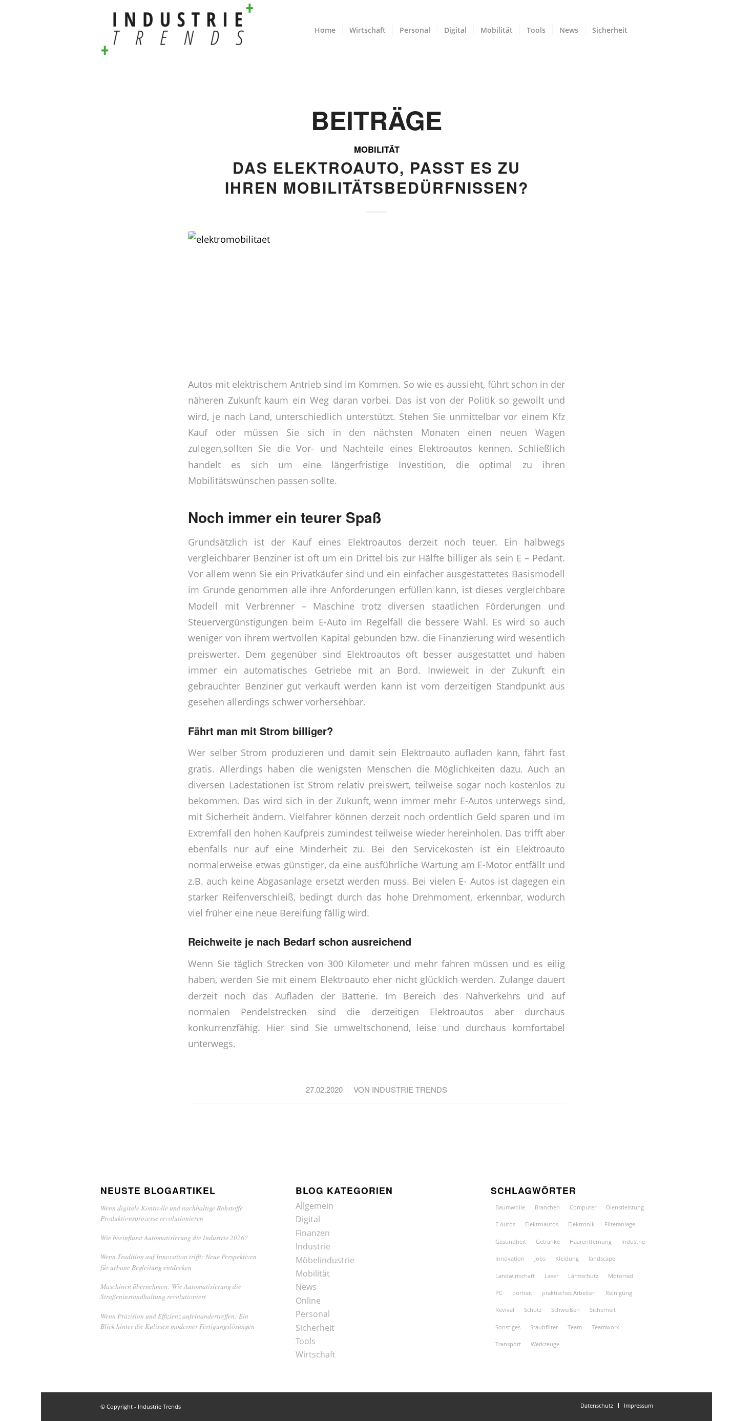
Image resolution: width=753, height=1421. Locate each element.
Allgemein (314, 1205)
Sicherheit (315, 1327)
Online (308, 1300)
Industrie (313, 1246)
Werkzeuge (545, 1344)
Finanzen (313, 1233)
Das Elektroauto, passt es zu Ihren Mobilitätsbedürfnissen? (377, 177)
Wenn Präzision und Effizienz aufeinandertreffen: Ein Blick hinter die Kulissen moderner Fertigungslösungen (177, 1321)
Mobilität (377, 149)
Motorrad (620, 1276)
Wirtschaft (316, 1354)
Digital (308, 1219)
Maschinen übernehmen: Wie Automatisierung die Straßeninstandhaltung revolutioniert (170, 1291)
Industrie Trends (409, 1089)
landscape (602, 1258)
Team (575, 1327)
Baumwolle (510, 1207)
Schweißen (565, 1309)
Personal (313, 1314)
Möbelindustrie (325, 1260)
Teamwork (605, 1327)
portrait (522, 1293)
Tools (306, 1341)
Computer (583, 1207)
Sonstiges (507, 1327)
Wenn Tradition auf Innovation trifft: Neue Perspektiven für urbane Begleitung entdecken (178, 1261)
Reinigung (618, 1293)
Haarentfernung (591, 1241)
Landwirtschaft (515, 1276)
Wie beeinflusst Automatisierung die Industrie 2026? (174, 1237)
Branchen (547, 1207)
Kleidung (567, 1258)
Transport (508, 1344)
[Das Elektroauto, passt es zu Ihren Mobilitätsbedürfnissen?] (376, 297)
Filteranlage (619, 1224)
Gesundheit (510, 1241)
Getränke (548, 1241)
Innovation (510, 1258)
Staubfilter (544, 1327)
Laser (551, 1276)
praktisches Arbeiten (569, 1293)
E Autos (505, 1224)
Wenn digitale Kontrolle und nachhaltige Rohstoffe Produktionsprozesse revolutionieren (171, 1213)
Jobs (540, 1258)
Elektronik (581, 1224)
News (306, 1286)
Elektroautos (541, 1224)
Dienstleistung (625, 1207)
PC (499, 1293)
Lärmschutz (583, 1276)
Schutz (532, 1309)
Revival (504, 1309)
